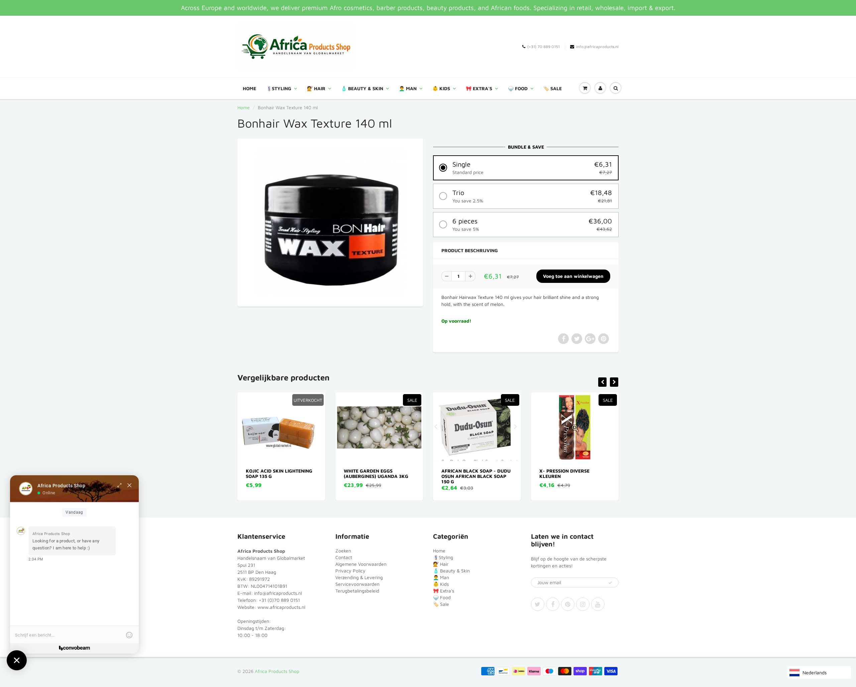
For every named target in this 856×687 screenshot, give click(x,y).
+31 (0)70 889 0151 (279, 600)
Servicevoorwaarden (357, 584)
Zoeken (343, 550)
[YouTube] (598, 604)
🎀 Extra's (479, 88)
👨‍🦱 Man (408, 88)
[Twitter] (537, 604)
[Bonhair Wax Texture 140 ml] (330, 221)
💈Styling (278, 88)
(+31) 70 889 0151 (543, 46)
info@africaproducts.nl (597, 46)
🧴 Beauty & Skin (362, 88)
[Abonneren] (610, 582)
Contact (343, 557)
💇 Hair (316, 88)
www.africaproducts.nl (281, 607)
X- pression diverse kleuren (467, 473)
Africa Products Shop (277, 671)
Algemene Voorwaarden (361, 564)
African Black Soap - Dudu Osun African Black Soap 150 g (378, 476)
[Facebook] (552, 604)
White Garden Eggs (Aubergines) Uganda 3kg (278, 473)
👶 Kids (441, 88)
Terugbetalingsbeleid (357, 590)
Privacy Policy (350, 570)
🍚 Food (518, 88)
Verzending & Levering (359, 577)
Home (249, 88)
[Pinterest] (567, 604)
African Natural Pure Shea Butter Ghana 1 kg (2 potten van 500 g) (574, 476)
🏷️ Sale (552, 88)
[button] (526, 168)
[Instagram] (583, 604)
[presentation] (602, 382)
